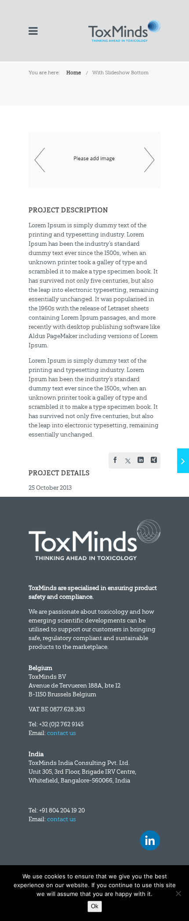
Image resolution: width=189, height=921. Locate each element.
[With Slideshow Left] (183, 460)
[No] (178, 893)
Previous (40, 160)
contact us (61, 733)
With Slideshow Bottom (120, 72)
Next (149, 160)
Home (73, 72)
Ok (94, 906)
